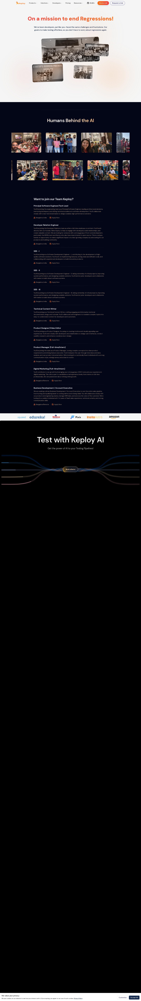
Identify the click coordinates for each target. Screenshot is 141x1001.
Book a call (103, 3)
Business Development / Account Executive (53, 388)
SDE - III (37, 289)
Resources (78, 3)
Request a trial (117, 3)
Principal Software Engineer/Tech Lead (51, 206)
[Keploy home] (20, 3)
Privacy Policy (78, 998)
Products (32, 3)
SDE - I (36, 251)
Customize (123, 997)
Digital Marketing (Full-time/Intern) (49, 369)
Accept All (134, 997)
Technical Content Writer (45, 309)
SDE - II (37, 270)
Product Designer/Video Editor (47, 328)
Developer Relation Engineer (46, 225)
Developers (56, 3)
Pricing (68, 3)
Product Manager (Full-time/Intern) (50, 347)
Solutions (44, 3)
